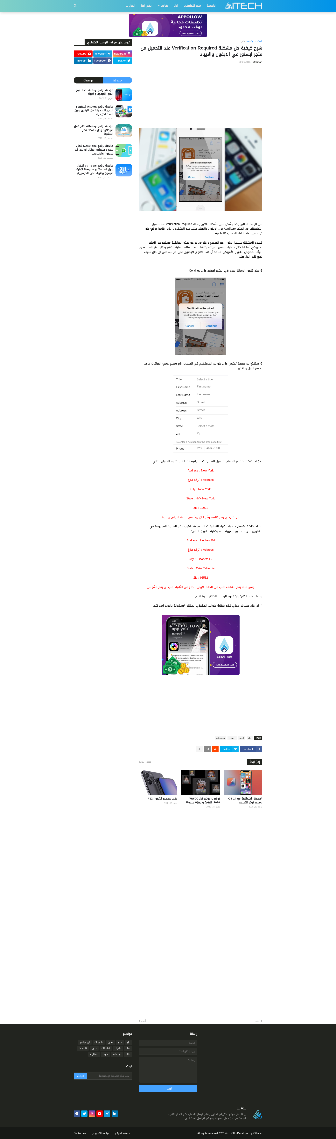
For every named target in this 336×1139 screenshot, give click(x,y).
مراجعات (117, 80)
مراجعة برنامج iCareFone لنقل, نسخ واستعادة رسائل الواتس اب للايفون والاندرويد (94, 149)
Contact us (80, 1133)
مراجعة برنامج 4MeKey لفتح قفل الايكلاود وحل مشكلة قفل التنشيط (93, 130)
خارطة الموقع (122, 1133)
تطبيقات (106, 1048)
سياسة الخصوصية (100, 1133)
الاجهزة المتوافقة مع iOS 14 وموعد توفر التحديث (245, 800)
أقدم (143, 1021)
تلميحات (83, 1048)
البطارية (94, 1054)
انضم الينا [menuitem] (146, 5)
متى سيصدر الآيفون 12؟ (162, 799)
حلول (94, 1048)
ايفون (232, 738)
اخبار (120, 1042)
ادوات (105, 1054)
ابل (242, 41)
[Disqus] (200, 862)
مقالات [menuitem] (164, 5)
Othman (257, 1133)
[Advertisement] (200, 96)
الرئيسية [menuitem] (211, 5)
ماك (128, 1054)
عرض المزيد (145, 761)
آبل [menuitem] (176, 5)
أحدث (257, 1021)
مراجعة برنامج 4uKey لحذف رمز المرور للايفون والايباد (94, 92)
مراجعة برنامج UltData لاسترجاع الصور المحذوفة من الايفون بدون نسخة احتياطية (93, 110)
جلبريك (118, 1048)
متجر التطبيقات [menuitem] (192, 5)
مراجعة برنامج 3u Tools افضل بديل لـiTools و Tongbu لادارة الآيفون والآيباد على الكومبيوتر (94, 169)
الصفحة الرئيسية (254, 41)
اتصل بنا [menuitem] (130, 5)
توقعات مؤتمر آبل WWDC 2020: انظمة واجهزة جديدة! (203, 800)
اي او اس (85, 1042)
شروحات (220, 738)
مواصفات (88, 80)
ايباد (241, 738)
